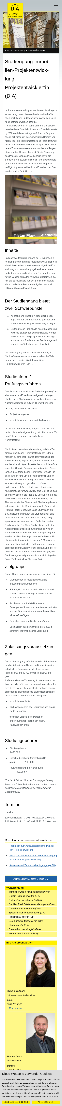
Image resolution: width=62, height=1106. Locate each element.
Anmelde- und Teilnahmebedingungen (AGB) (33, 865)
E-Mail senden (14, 1008)
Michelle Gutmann (16, 991)
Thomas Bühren (15, 1056)
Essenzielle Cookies (16, 1102)
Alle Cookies (45, 1102)
